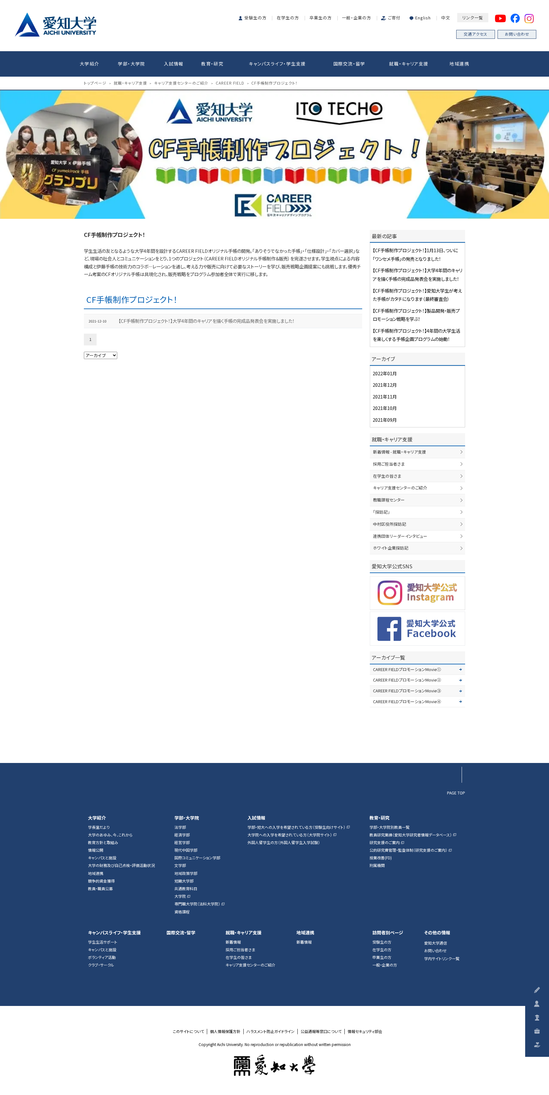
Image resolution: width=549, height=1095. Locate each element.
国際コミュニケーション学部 (197, 857)
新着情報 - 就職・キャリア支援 (399, 452)
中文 (445, 18)
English (423, 18)
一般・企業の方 (356, 18)
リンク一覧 (472, 18)
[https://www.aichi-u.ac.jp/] (55, 23)
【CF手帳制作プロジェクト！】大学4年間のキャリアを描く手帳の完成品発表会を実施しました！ (207, 320)
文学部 (180, 865)
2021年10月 (385, 408)
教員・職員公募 (100, 888)
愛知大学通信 (435, 943)
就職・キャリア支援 (409, 63)
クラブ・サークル (101, 964)
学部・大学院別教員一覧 (389, 827)
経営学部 (182, 842)
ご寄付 (394, 18)
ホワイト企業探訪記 (390, 548)
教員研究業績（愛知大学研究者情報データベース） (410, 834)
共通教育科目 (185, 888)
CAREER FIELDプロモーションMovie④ (407, 701)
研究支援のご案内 (384, 842)
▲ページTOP (453, 747)
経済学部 (182, 834)
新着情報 (233, 942)
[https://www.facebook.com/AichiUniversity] (417, 629)
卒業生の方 (320, 18)
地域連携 (459, 63)
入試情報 (174, 63)
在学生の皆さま (387, 476)
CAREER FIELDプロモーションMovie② (407, 680)
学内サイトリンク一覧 (441, 958)
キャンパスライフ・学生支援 (277, 63)
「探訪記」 (381, 512)
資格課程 (182, 911)
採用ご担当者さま (389, 464)
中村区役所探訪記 (389, 524)
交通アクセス (475, 34)
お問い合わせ (517, 34)
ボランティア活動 (102, 957)
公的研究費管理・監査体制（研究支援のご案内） (408, 850)
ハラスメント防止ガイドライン (271, 1031)
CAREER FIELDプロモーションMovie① (407, 669)
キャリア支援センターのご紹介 (400, 488)
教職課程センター (389, 500)
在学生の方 (288, 18)
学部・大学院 (131, 63)
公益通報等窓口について (321, 1031)
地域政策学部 (185, 873)
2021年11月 (385, 396)
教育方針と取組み (103, 842)
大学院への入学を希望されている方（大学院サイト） (289, 834)
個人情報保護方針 (225, 1031)
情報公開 (95, 850)
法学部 (180, 827)
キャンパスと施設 (102, 857)
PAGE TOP (456, 792)
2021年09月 (385, 419)
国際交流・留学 (349, 63)
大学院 (180, 896)
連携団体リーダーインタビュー (400, 536)
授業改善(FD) (380, 857)
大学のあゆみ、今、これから (110, 834)
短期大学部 (183, 881)
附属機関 (377, 865)
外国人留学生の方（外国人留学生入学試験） (283, 842)
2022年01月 (385, 373)
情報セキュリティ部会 (365, 1031)
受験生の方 (255, 18)
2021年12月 (385, 384)
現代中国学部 (185, 850)
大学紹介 (89, 63)
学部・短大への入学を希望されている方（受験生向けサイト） (296, 827)
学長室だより (99, 827)
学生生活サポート (102, 942)
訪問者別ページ (387, 933)
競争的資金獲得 (101, 881)
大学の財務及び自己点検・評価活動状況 (121, 865)
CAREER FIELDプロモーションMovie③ (407, 691)
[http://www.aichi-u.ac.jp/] (274, 1065)
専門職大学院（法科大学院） (197, 903)
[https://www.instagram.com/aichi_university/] (417, 593)
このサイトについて (188, 1031)
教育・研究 (212, 63)
